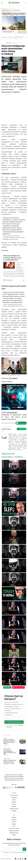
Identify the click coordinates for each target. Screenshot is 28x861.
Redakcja (14, 817)
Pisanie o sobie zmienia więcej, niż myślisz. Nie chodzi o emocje (9, 762)
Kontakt (14, 821)
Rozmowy (14, 806)
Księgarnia (14, 819)
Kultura (14, 804)
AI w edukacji (13, 378)
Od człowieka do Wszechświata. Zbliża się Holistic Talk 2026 (9, 752)
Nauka (14, 799)
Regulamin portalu (14, 830)
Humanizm (14, 797)
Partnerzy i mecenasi (14, 828)
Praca (14, 826)
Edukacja (10, 37)
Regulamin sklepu (14, 832)
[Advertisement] (14, 109)
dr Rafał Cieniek (6, 429)
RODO (14, 835)
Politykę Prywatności (20, 852)
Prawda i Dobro (14, 795)
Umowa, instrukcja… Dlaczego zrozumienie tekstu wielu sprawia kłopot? (9, 741)
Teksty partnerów (14, 808)
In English (14, 810)
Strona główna (4, 37)
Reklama (14, 824)
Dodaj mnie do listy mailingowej (14, 722)
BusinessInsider (12, 412)
